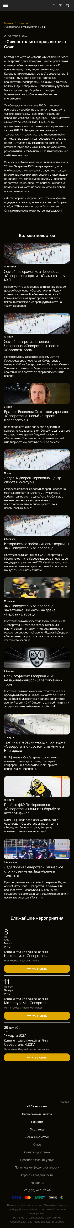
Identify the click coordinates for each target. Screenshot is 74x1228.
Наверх (64, 1101)
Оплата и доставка (37, 1152)
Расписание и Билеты (37, 1114)
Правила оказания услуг (37, 1160)
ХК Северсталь (37, 1106)
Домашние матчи (37, 1137)
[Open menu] (5, 5)
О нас (37, 1145)
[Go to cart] (67, 5)
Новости (37, 1122)
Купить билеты (37, 969)
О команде (37, 1129)
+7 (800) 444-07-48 (37, 1190)
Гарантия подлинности (37, 1175)
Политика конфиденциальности (37, 1167)
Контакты (37, 1183)
